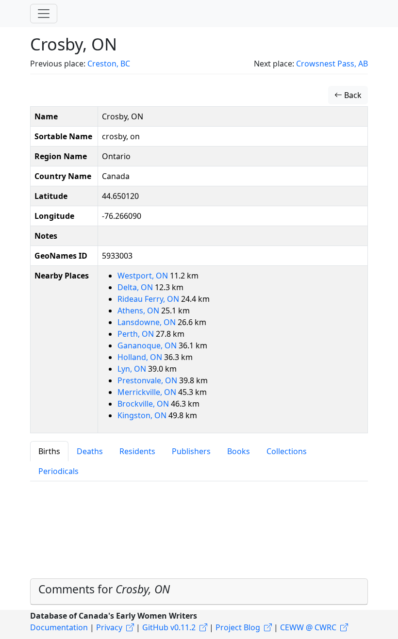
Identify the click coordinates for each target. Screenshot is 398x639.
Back (352, 95)
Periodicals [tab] (58, 471)
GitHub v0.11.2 (169, 627)
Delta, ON (136, 287)
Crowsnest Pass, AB (332, 63)
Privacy (109, 627)
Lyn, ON (132, 368)
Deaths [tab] (90, 451)
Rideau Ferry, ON (149, 299)
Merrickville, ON (147, 392)
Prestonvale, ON (148, 380)
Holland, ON (140, 357)
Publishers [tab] (191, 451)
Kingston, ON (142, 415)
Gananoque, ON (148, 345)
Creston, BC (108, 63)
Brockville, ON (144, 403)
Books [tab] (238, 451)
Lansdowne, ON (147, 322)
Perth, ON (136, 333)
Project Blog (238, 627)
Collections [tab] (286, 451)
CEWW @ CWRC (308, 627)
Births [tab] (49, 451)
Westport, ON (143, 275)
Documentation (59, 627)
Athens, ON (139, 310)
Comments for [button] (104, 589)
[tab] (199, 591)
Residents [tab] (137, 451)
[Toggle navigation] (43, 13)
